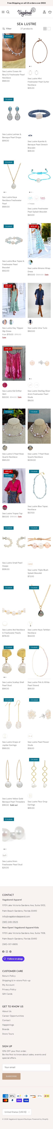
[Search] (9, 12)
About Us (6, 1011)
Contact (6, 1020)
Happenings (8, 1024)
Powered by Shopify (40, 1119)
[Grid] (45, 28)
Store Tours (8, 1033)
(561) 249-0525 (10, 922)
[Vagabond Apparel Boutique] (26, 12)
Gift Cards (7, 993)
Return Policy (9, 976)
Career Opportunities (13, 1015)
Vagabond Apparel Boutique (20, 1119)
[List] (49, 28)
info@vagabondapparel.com (16, 916)
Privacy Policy (9, 989)
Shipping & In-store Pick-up (16, 980)
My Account (8, 984)
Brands (5, 1029)
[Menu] (3, 12)
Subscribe (11, 1076)
